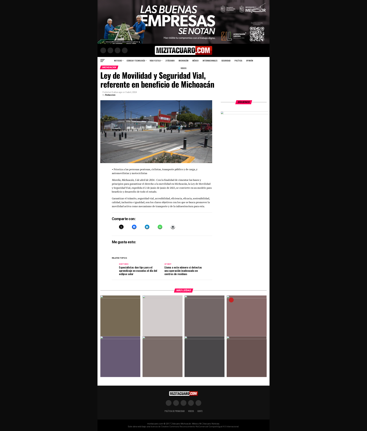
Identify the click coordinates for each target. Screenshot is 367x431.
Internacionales (210, 60)
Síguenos (243, 102)
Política (238, 60)
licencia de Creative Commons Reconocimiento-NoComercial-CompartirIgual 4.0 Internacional (195, 426)
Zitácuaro (170, 60)
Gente (200, 411)
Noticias (118, 60)
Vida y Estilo (155, 60)
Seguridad (226, 60)
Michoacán (183, 60)
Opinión (249, 60)
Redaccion (110, 95)
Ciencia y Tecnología (136, 60)
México (195, 60)
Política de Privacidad (175, 411)
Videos (183, 68)
